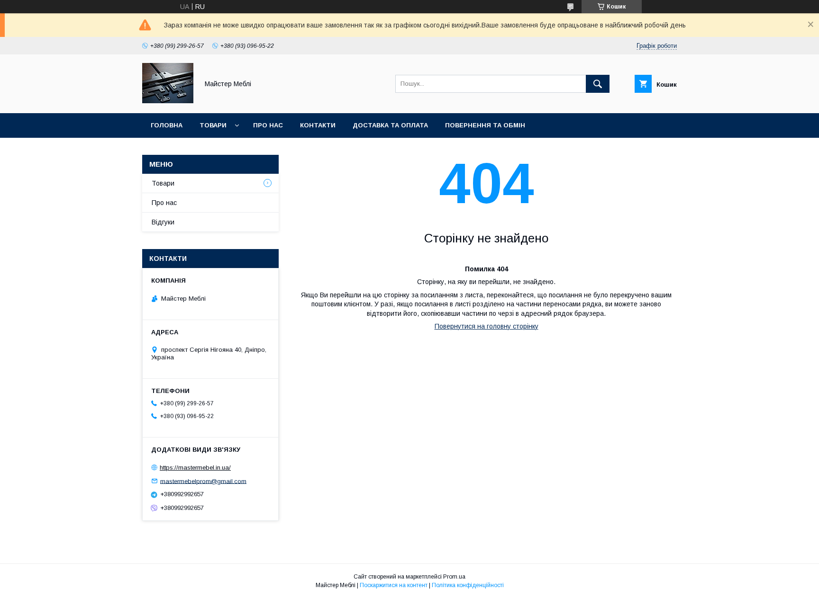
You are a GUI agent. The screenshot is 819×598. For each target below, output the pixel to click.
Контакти (318, 125)
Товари (213, 125)
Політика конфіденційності (468, 585)
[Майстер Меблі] (167, 101)
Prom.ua (454, 576)
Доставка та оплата (390, 125)
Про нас (268, 125)
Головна (166, 125)
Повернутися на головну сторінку (486, 326)
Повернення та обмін (485, 125)
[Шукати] (598, 84)
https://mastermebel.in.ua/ (195, 467)
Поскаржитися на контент (394, 585)
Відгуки (163, 222)
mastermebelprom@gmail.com (203, 480)
